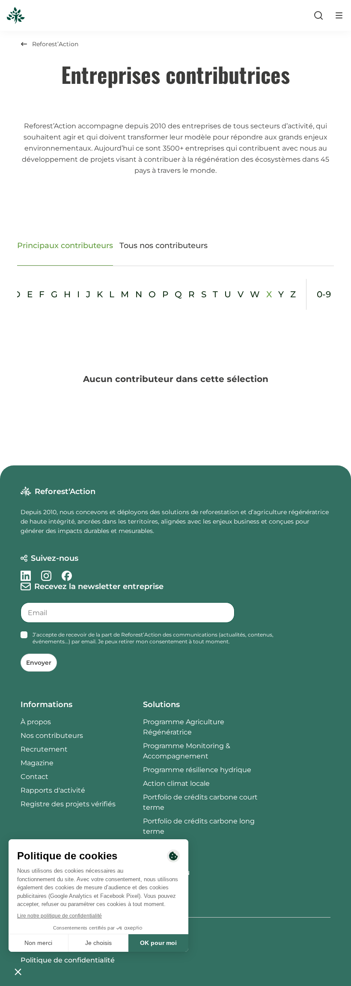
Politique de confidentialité (68, 960)
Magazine (37, 763)
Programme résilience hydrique (197, 770)
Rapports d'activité (53, 790)
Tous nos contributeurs (163, 245)
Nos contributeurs (52, 735)
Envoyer (38, 662)
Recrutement (44, 749)
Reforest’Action (55, 44)
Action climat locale (176, 783)
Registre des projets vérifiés (68, 804)
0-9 (324, 294)
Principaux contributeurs (65, 245)
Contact (34, 777)
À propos (36, 722)
